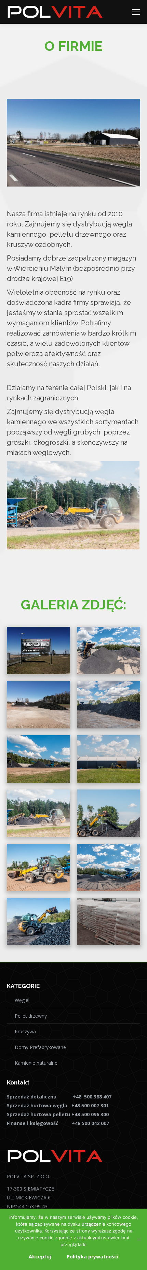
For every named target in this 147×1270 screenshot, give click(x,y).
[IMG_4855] (38, 867)
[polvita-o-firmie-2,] (38, 921)
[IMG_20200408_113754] (38, 704)
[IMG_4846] (108, 759)
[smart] (108, 921)
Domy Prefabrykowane (40, 1047)
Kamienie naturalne (36, 1063)
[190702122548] (108, 650)
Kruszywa (25, 1031)
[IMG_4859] (108, 813)
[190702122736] (108, 704)
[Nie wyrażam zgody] (138, 1239)
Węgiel (22, 1000)
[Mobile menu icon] (136, 12)
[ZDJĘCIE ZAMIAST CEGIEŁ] (108, 867)
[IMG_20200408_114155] (38, 650)
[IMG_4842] (38, 759)
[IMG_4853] (38, 813)
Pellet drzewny (31, 1016)
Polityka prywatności (92, 1256)
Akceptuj (40, 1256)
